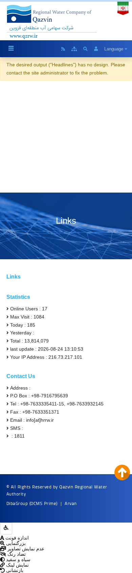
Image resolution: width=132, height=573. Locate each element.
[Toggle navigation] (11, 48)
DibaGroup (17, 503)
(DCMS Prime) (43, 503)
